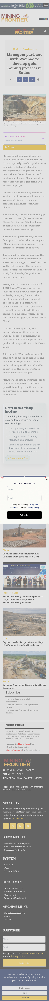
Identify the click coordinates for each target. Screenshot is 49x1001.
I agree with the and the (24, 506)
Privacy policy (33, 507)
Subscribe (24, 515)
